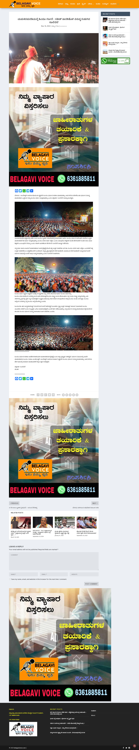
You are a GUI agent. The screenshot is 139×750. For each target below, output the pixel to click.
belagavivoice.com (20, 748)
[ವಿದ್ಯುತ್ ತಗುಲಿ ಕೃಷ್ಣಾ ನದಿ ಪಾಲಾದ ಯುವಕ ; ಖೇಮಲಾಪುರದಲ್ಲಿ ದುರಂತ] (105, 51)
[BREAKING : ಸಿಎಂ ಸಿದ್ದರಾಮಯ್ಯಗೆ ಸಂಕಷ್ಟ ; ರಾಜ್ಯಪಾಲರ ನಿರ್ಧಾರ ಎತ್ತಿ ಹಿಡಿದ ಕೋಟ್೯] (43, 522)
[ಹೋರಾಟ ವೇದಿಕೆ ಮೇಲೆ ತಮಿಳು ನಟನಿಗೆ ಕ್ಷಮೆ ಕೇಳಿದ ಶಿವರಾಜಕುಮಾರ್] (87, 523)
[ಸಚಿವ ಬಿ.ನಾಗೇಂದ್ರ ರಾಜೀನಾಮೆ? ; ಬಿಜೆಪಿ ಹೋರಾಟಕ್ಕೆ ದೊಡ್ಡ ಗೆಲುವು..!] (105, 36)
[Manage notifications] (134, 745)
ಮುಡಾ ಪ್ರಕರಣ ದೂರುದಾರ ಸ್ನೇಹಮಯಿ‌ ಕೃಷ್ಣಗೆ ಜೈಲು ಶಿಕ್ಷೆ (62, 532)
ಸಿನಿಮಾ (72, 4)
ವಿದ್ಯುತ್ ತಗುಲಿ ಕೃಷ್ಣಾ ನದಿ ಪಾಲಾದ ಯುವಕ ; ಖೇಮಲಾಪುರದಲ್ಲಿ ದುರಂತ (117, 51)
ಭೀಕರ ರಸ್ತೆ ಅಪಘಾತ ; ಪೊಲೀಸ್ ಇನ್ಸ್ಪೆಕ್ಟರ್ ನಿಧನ (116, 28)
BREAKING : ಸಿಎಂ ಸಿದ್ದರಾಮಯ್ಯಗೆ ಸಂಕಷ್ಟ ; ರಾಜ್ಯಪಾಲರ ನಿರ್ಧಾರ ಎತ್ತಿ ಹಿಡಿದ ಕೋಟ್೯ (42, 532)
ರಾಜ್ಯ (66, 4)
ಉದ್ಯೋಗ (105, 4)
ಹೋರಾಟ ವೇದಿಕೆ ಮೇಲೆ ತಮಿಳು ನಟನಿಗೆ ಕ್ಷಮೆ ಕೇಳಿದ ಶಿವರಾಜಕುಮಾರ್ (86, 532)
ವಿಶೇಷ (90, 4)
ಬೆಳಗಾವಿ (60, 4)
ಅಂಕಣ (98, 4)
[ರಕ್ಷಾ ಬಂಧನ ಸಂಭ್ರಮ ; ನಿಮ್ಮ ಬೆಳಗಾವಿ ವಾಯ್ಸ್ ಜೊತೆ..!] (105, 43)
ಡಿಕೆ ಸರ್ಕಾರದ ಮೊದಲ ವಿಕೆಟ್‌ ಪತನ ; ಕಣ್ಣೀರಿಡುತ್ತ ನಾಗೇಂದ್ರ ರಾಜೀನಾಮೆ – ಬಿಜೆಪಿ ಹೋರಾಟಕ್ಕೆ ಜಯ (117, 20)
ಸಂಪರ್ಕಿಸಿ (113, 4)
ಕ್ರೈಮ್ (84, 4)
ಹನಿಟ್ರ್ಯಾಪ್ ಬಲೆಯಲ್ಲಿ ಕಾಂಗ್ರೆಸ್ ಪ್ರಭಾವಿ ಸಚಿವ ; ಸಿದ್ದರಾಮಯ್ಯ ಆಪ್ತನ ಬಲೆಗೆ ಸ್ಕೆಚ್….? (21, 533)
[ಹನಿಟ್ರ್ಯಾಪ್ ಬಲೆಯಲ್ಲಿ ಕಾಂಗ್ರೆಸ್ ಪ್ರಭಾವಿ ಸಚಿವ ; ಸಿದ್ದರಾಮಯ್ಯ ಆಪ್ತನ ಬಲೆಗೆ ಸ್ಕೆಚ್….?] (21, 523)
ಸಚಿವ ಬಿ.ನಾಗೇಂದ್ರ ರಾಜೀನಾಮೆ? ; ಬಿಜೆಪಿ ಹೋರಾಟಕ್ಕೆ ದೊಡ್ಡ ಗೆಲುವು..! (117, 36)
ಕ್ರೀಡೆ (78, 4)
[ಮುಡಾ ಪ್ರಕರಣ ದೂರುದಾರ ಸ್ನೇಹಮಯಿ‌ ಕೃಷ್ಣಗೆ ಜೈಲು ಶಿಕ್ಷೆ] (65, 523)
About (93, 715)
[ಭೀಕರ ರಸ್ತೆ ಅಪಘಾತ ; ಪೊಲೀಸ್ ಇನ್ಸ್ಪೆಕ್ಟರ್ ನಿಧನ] (105, 28)
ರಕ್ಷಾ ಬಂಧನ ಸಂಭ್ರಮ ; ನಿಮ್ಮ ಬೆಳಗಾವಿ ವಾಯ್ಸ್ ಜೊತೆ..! (117, 43)
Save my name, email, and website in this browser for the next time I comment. (39, 579)
